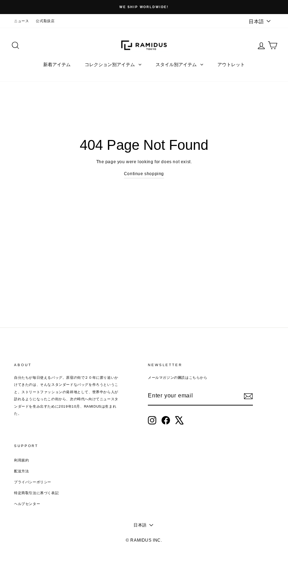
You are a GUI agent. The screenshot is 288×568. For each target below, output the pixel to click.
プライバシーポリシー (32, 482)
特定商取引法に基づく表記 (36, 493)
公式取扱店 (45, 21)
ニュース (21, 21)
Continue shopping (144, 173)
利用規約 (21, 460)
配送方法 (21, 471)
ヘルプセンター (27, 504)
